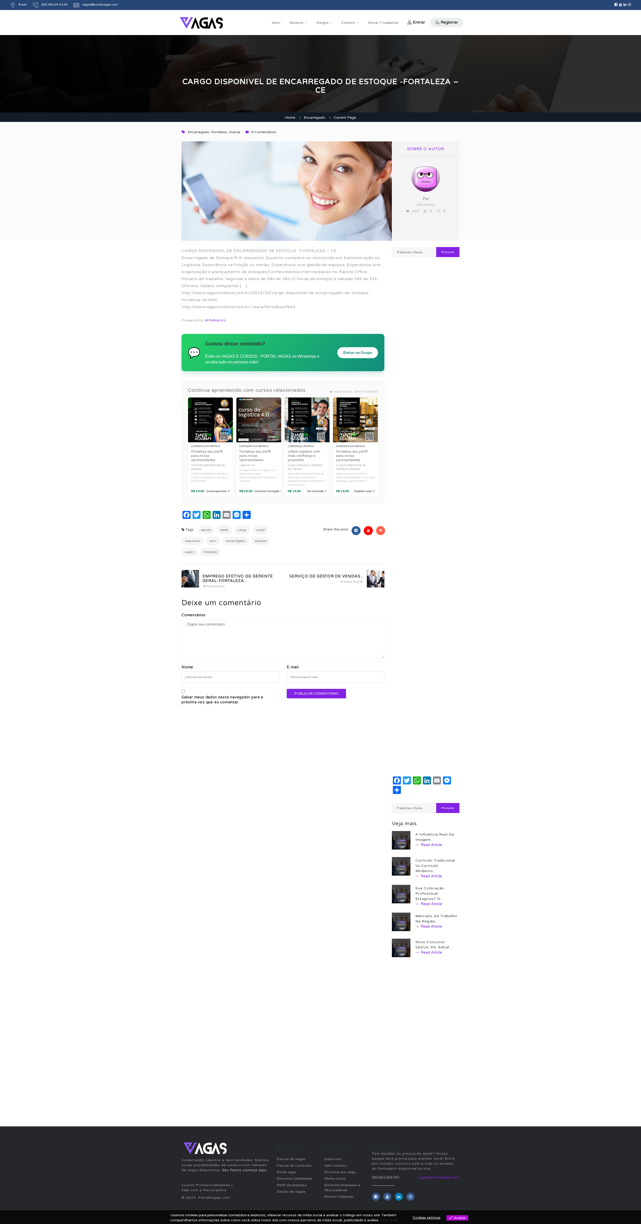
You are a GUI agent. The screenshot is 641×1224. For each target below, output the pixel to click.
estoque (260, 541)
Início (276, 23)
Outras (234, 132)
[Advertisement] (425, 438)
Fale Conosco (335, 1165)
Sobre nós (332, 1159)
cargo (242, 530)
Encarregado (314, 117)
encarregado (235, 541)
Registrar (449, 22)
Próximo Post (350, 581)
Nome (187, 667)
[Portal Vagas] (201, 23)
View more (389, 1220)
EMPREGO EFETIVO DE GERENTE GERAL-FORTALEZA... (238, 578)
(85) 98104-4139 (54, 4)
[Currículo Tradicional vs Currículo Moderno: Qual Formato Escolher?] (401, 866)
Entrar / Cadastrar (383, 23)
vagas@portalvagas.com (100, 4)
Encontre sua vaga (339, 1172)
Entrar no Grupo (357, 352)
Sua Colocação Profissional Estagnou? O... (429, 893)
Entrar (419, 22)
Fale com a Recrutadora (204, 1190)
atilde (224, 530)
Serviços (296, 23)
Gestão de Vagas (291, 1191)
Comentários (194, 615)
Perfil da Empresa (291, 1185)
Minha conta (334, 1178)
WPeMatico (215, 320)
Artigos (322, 23)
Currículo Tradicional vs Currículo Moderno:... (435, 865)
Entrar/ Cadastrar (339, 1196)
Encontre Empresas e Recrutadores (342, 1187)
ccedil (260, 530)
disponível (192, 541)
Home (290, 117)
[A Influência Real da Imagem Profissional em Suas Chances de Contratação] (401, 840)
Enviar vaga (286, 1172)
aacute (206, 530)
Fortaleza (219, 132)
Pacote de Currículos (294, 1165)
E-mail (293, 667)
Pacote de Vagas (291, 1159)
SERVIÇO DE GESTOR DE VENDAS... (326, 576)
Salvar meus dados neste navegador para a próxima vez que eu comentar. (222, 699)
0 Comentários (263, 132)
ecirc (213, 541)
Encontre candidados (294, 1178)
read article (431, 845)
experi (189, 552)
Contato (348, 23)
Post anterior (215, 586)
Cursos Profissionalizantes (206, 1185)
